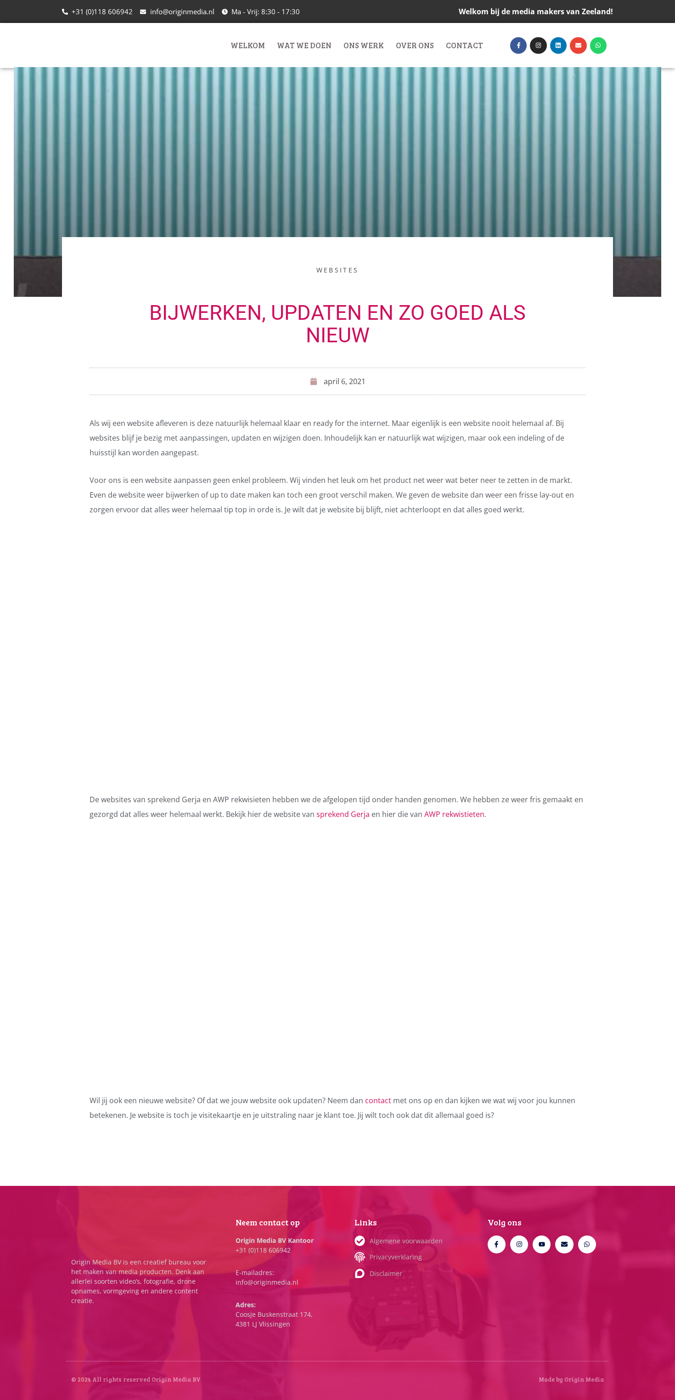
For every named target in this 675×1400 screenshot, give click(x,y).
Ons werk (363, 45)
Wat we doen (304, 45)
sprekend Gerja (343, 814)
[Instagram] (538, 45)
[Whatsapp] (598, 45)
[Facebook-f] (518, 45)
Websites (337, 270)
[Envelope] (578, 45)
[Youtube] (542, 1244)
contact (379, 1100)
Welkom (248, 45)
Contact (464, 45)
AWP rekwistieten (454, 814)
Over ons (415, 45)
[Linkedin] (558, 45)
